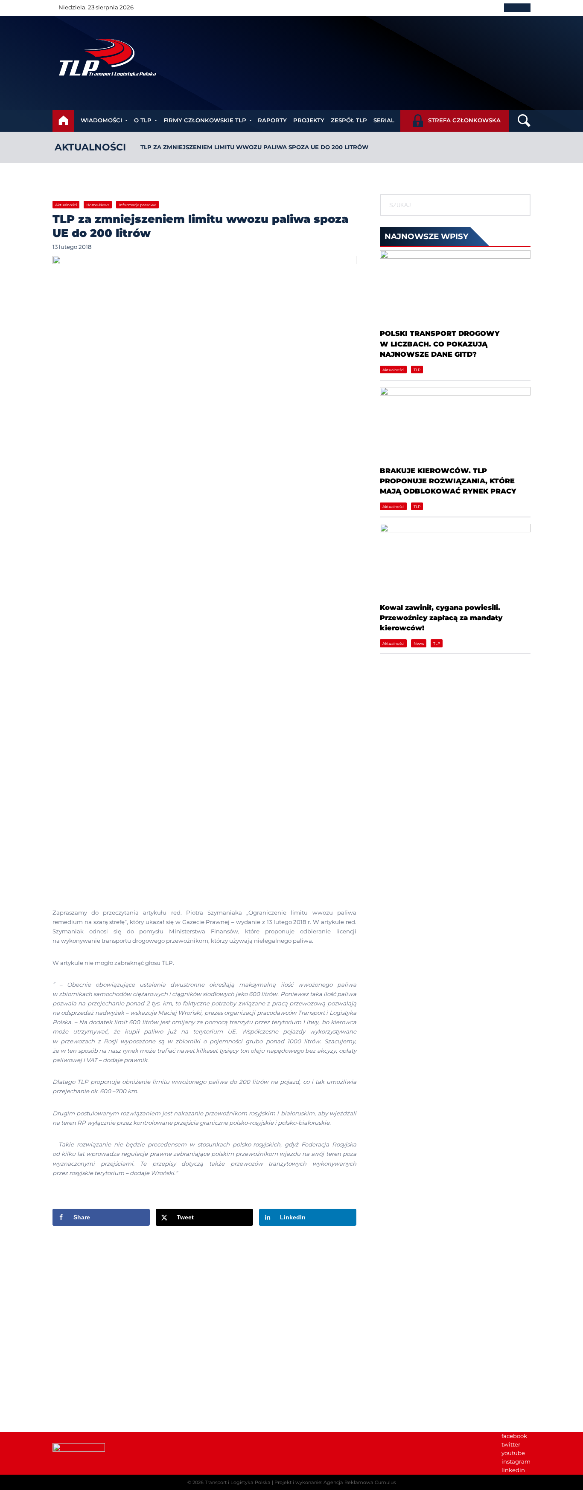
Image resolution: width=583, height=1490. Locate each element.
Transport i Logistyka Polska (238, 1482)
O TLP (143, 120)
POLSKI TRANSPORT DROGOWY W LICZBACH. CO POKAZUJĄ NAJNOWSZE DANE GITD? (440, 343)
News (419, 643)
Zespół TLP (349, 120)
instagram (516, 1461)
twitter (510, 1444)
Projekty (308, 120)
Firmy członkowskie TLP (204, 120)
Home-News (97, 204)
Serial (383, 120)
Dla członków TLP (405, 1329)
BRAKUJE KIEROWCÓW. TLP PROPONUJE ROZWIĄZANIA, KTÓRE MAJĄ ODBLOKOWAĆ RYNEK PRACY (448, 481)
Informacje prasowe (137, 204)
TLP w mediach (402, 1320)
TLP (417, 369)
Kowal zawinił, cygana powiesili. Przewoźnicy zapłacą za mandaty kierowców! (441, 617)
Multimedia (396, 1337)
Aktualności (90, 147)
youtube (513, 1453)
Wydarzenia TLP (403, 1303)
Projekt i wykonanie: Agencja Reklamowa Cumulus (335, 1482)
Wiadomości (101, 120)
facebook (514, 1435)
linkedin (513, 1470)
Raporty (272, 120)
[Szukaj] (523, 205)
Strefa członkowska (464, 120)
